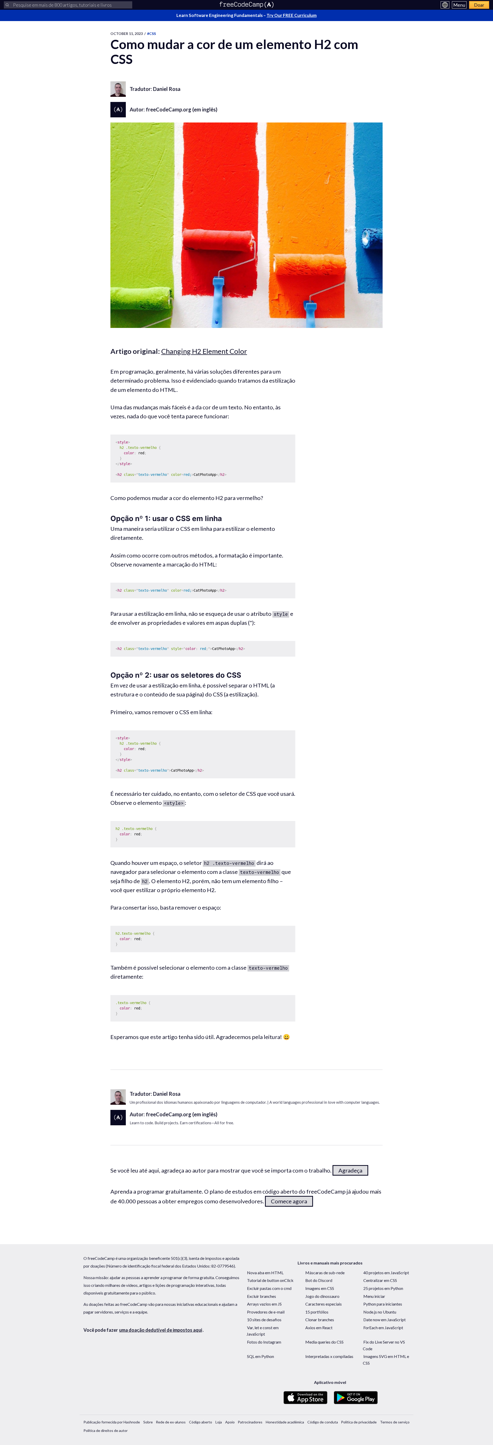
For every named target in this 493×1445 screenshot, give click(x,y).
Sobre (148, 1422)
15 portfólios (316, 1311)
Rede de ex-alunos (171, 1422)
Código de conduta (322, 1422)
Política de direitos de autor (105, 1430)
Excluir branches (261, 1296)
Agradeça (350, 1170)
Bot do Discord (318, 1280)
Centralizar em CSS (380, 1280)
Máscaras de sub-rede (325, 1272)
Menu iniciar (374, 1296)
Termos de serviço (395, 1422)
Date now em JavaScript (384, 1319)
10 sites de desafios (264, 1319)
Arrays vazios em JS (264, 1303)
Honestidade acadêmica (285, 1422)
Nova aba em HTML (265, 1272)
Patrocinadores (250, 1422)
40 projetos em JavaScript (386, 1272)
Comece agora (289, 1201)
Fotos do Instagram (264, 1341)
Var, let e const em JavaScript (262, 1331)
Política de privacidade (359, 1422)
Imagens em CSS (319, 1288)
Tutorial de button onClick (270, 1280)
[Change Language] (445, 4)
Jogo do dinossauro (322, 1296)
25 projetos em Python (383, 1288)
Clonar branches (319, 1319)
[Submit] (7, 4)
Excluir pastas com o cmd (269, 1288)
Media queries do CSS (324, 1341)
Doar (479, 5)
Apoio (230, 1422)
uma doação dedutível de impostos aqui (160, 1330)
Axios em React (319, 1327)
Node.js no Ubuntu (379, 1311)
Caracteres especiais (323, 1303)
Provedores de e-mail (266, 1311)
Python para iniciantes (382, 1303)
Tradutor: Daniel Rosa (155, 89)
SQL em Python (260, 1356)
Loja (218, 1422)
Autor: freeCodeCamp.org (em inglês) (173, 109)
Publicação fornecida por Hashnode (111, 1422)
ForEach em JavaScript (383, 1327)
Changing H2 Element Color (204, 351)
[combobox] (68, 4)
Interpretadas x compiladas (329, 1356)
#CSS (151, 33)
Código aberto (200, 1422)
